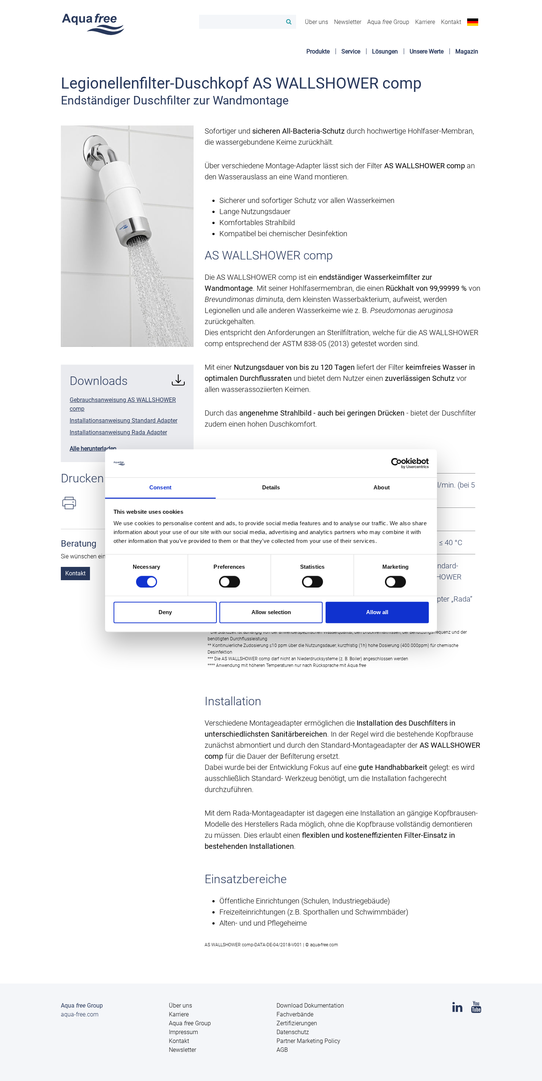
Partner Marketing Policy (308, 1040)
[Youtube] (476, 1009)
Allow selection (271, 612)
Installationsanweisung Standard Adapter (123, 420)
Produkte (318, 51)
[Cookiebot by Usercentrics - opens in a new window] (396, 463)
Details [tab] (271, 488)
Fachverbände (295, 1014)
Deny (165, 612)
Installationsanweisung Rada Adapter (118, 432)
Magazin (466, 51)
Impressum (183, 1032)
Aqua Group (388, 21)
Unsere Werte (427, 51)
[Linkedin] (457, 1009)
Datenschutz (293, 1032)
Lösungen (385, 51)
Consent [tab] (160, 488)
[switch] (229, 582)
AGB (282, 1049)
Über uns (316, 21)
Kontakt (451, 21)
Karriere (425, 21)
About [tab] (382, 488)
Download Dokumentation (310, 1005)
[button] (472, 21)
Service (350, 51)
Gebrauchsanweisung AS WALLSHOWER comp (123, 404)
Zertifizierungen (297, 1023)
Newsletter (347, 21)
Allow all (377, 612)
